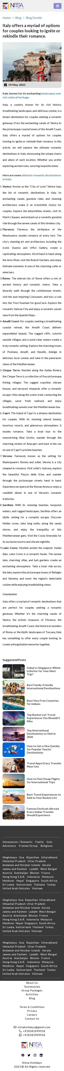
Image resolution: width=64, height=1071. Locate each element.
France (46, 872)
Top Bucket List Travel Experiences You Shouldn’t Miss (43, 718)
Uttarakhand (50, 857)
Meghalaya (11, 857)
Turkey (52, 884)
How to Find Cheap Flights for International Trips (43, 780)
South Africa (50, 880)
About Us (32, 982)
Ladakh (34, 868)
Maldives (9, 880)
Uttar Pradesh (38, 861)
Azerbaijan (22, 872)
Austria (8, 872)
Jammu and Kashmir (16, 868)
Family (41, 841)
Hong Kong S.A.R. (15, 876)
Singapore (33, 880)
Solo (51, 841)
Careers (32, 1014)
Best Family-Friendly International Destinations (43, 686)
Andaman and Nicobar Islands (22, 864)
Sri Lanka (9, 884)
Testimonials (32, 986)
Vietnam (38, 888)
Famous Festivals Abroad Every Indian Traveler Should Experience (43, 812)
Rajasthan (33, 857)
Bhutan (35, 872)
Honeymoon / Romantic (19, 841)
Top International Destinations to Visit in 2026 (41, 733)
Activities (32, 994)
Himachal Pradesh (15, 861)
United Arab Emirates (17, 888)
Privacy (32, 1010)
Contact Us (32, 1018)
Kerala (47, 864)
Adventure (11, 845)
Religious (47, 845)
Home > (8, 17)
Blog (32, 998)
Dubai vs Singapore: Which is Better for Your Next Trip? (43, 671)
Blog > (20, 17)
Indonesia (34, 876)
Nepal (21, 880)
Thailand (40, 884)
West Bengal (49, 868)
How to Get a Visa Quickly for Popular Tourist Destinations (43, 749)
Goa (22, 857)
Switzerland (25, 884)
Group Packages (32, 990)
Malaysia (49, 876)
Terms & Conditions (32, 1006)
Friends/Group (29, 845)
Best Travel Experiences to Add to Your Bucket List (44, 796)
